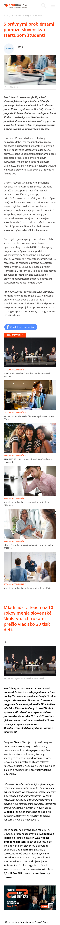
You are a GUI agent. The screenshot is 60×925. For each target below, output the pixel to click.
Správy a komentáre (32, 15)
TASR (20, 47)
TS (5, 641)
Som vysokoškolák (12, 15)
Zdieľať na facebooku (22, 327)
